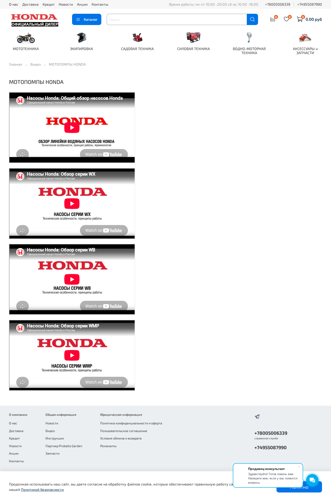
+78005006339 (277, 4)
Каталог (90, 19)
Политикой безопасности (42, 489)
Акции (82, 4)
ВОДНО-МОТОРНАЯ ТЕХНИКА (249, 50)
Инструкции (54, 438)
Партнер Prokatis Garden (63, 446)
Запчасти (52, 453)
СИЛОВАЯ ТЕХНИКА (193, 48)
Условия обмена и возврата (121, 438)
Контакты (100, 4)
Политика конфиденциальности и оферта (131, 423)
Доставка (30, 4)
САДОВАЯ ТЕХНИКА (137, 48)
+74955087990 (309, 4)
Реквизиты (108, 446)
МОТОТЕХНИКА (26, 48)
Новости (66, 4)
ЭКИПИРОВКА (81, 48)
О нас (13, 4)
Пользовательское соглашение (123, 431)
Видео (35, 64)
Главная (15, 64)
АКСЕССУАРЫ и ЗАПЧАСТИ (305, 50)
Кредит (49, 4)
